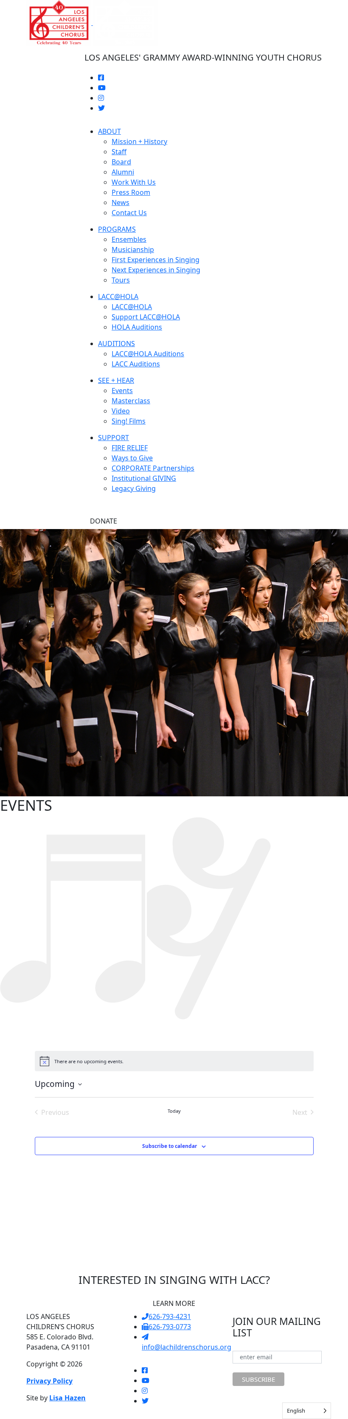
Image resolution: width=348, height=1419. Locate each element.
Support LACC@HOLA (146, 316)
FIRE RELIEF (130, 447)
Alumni (123, 172)
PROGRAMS (117, 229)
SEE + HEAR (116, 380)
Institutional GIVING (144, 478)
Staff (119, 151)
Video (121, 411)
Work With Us (134, 182)
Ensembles (129, 239)
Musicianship (133, 249)
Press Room (131, 192)
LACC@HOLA (118, 296)
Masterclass (131, 400)
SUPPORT (113, 437)
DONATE (103, 521)
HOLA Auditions (137, 327)
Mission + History (139, 141)
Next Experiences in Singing (156, 269)
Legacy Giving (134, 488)
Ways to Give (132, 458)
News (120, 202)
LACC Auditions (136, 364)
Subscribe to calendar (169, 1146)
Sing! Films (129, 421)
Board (121, 161)
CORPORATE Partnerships (153, 468)
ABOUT (109, 131)
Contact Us (129, 212)
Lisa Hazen (67, 1397)
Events (122, 390)
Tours (121, 280)
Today (174, 1111)
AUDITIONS (116, 343)
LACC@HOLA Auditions (148, 353)
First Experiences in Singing (155, 259)
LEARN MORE (174, 1303)
